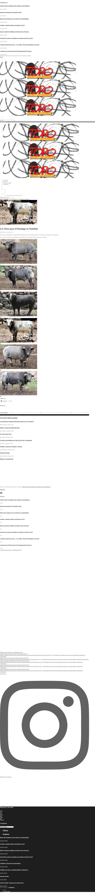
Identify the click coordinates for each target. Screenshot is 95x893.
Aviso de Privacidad (6, 891)
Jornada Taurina (7, 183)
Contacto (5, 181)
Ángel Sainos (3, 232)
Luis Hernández (3, 449)
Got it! (1, 57)
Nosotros (5, 180)
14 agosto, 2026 (3, 48)
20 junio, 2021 (3, 886)
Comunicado (2, 430)
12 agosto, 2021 (9, 232)
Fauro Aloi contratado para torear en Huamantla (10, 414)
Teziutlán (6, 199)
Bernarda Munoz (3, 456)
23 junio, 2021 (3, 873)
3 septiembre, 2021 (10, 430)
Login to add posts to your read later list (14, 195)
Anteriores (6, 184)
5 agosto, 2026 (3, 54)
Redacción (2, 437)
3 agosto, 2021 (11, 456)
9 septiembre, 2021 (9, 443)
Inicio (1, 199)
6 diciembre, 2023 (9, 437)
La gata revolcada (3, 412)
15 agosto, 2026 (3, 41)
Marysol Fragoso (3, 424)
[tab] (46, 830)
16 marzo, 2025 (3, 9)
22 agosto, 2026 (3, 22)
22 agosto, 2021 (3, 866)
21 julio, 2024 (3, 15)
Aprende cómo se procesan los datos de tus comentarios (36, 487)
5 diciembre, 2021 (11, 449)
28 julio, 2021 (11, 424)
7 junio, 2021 (3, 879)
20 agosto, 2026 (3, 35)
